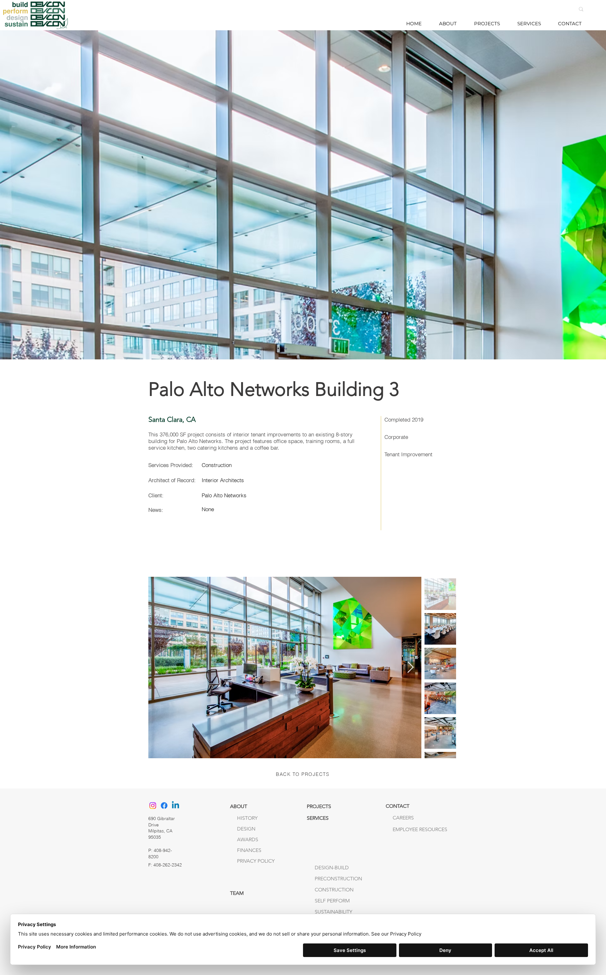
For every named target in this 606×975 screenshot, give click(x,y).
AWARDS (247, 839)
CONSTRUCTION (334, 890)
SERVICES (318, 818)
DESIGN (246, 829)
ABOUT (238, 806)
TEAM (237, 893)
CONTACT (397, 806)
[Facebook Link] (164, 805)
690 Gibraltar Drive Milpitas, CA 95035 (161, 828)
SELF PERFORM (332, 901)
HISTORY (247, 818)
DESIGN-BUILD (332, 868)
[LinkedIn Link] (175, 805)
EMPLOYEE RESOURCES (406, 829)
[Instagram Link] (152, 805)
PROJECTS (319, 806)
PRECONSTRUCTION (338, 879)
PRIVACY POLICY (256, 861)
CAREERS (403, 818)
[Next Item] (410, 667)
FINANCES (249, 850)
